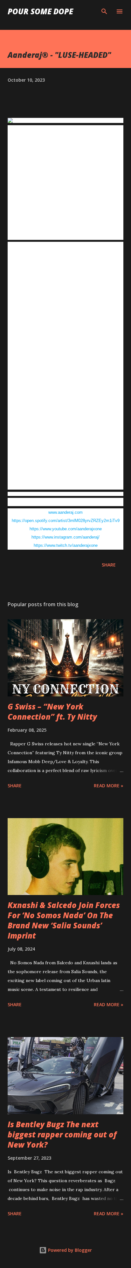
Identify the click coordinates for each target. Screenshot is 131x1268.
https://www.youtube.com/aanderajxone (66, 528)
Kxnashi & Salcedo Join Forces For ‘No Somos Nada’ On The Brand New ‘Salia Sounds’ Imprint (64, 920)
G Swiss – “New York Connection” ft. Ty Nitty (52, 711)
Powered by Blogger (69, 1250)
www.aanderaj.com (65, 512)
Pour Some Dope (40, 11)
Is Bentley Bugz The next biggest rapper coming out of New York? (62, 1134)
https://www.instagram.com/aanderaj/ (65, 537)
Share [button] (109, 565)
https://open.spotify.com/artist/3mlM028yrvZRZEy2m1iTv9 (66, 520)
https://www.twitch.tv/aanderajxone (66, 545)
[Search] (104, 11)
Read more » (108, 786)
